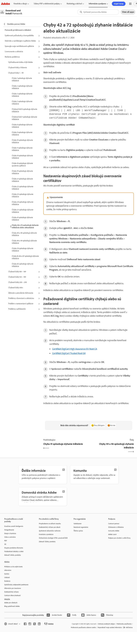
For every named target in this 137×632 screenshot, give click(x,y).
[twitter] (34, 624)
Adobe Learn (112, 534)
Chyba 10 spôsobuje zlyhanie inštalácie (22, 141)
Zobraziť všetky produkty (12, 555)
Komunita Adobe (113, 531)
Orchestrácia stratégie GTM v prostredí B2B (52, 538)
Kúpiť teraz (118, 4)
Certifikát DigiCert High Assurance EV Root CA (74, 348)
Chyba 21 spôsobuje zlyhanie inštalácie (22, 180)
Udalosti (7, 577)
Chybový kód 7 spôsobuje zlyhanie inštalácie (24, 118)
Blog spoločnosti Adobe (12, 606)
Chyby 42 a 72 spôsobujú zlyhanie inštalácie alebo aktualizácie (25, 226)
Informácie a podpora (97, 4)
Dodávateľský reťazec (11, 592)
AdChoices (129, 627)
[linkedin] (39, 624)
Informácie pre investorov (12, 588)
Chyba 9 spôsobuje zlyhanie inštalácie (22, 133)
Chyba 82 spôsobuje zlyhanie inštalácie (22, 265)
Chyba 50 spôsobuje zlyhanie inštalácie (22, 249)
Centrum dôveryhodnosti (12, 595)
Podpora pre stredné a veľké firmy (119, 538)
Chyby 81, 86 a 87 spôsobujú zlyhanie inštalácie (25, 257)
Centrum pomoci (113, 524)
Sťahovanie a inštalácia (116, 527)
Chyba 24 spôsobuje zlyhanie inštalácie (22, 203)
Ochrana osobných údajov (106, 624)
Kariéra (6, 574)
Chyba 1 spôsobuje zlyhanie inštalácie (22, 79)
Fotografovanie (9, 530)
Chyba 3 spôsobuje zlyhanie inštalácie (22, 95)
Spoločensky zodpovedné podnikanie (16, 585)
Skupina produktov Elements (13, 548)
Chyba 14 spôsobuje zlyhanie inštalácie (22, 156)
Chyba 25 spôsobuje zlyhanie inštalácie (22, 211)
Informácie (7, 570)
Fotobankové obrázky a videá (13, 551)
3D (5, 544)
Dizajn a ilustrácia (10, 533)
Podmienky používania (124, 624)
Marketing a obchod (74, 4)
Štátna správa (78, 531)
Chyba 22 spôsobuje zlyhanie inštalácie (22, 187)
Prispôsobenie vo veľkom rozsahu (50, 524)
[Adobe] (5, 3)
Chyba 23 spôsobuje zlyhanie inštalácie (22, 195)
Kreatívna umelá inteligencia (13, 526)
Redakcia (7, 581)
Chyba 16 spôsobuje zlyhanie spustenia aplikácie (22, 164)
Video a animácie (10, 537)
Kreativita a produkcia (46, 534)
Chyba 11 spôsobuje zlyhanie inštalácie (22, 149)
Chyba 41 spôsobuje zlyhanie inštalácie (22, 218)
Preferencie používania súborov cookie (83, 627)
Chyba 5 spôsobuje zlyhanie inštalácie (22, 102)
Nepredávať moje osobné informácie (110, 627)
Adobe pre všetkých (10, 603)
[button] (130, 4)
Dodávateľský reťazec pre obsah (49, 527)
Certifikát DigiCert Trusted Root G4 (68, 353)
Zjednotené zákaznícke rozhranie (49, 531)
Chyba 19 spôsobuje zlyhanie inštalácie (22, 172)
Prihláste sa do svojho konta (13, 567)
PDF (5, 541)
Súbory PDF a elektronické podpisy (47, 4)
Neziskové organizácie (81, 527)
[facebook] (25, 624)
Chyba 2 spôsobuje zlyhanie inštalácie (22, 87)
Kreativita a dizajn (20, 4)
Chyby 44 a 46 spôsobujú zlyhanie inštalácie (24, 234)
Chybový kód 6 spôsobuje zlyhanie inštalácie (24, 110)
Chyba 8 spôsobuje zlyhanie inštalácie (22, 125)
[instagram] (29, 624)
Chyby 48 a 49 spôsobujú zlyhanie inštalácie (24, 242)
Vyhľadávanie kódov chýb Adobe (20, 62)
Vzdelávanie (77, 524)
